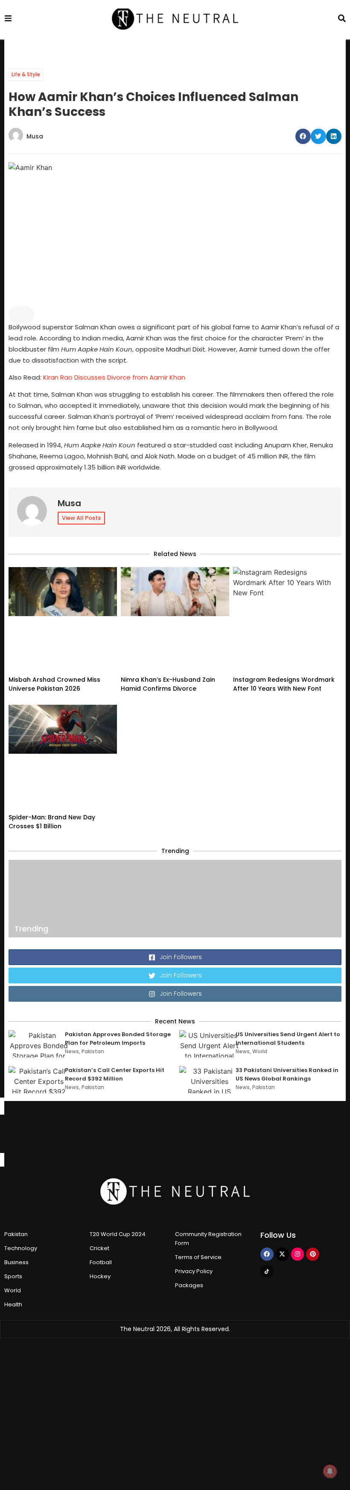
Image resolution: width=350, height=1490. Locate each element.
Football (101, 1262)
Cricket (99, 1248)
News (72, 1051)
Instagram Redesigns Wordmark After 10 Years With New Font (284, 684)
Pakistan (93, 1051)
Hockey (100, 1276)
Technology (20, 1248)
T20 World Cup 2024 (118, 1234)
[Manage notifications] (330, 1471)
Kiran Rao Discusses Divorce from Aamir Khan (114, 377)
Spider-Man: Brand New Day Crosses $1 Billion (52, 821)
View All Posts (81, 518)
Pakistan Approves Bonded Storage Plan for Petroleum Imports (118, 1038)
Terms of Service (198, 1257)
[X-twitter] (282, 1254)
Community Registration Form (208, 1238)
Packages (189, 1285)
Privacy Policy (194, 1271)
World (259, 1051)
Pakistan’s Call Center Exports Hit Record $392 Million (114, 1074)
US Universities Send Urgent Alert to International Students (288, 1038)
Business (16, 1262)
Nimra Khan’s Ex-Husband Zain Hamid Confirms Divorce (168, 684)
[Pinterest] (312, 1254)
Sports (13, 1276)
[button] (303, 136)
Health (13, 1304)
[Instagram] (297, 1254)
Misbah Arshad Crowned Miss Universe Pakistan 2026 (54, 684)
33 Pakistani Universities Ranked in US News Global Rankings (287, 1074)
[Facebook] (267, 1254)
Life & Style (26, 74)
